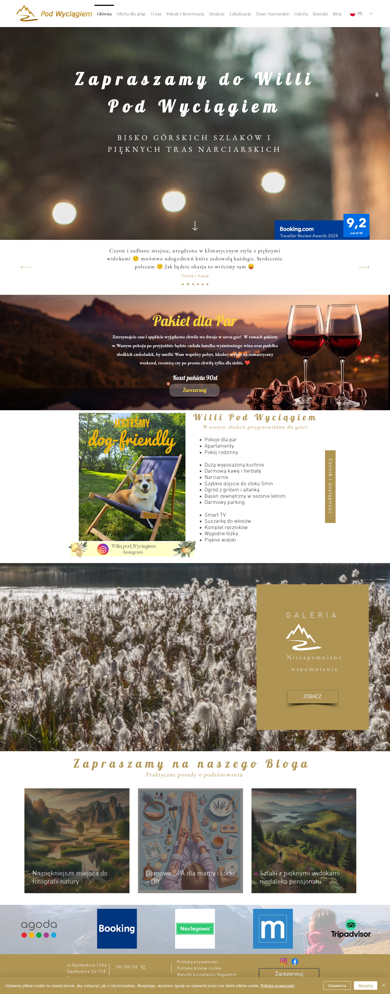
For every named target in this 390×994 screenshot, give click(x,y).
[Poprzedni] (26, 267)
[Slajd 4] (198, 284)
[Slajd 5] (202, 284)
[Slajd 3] (193, 284)
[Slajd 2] (188, 284)
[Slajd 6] (207, 284)
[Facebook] (295, 961)
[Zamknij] (383, 985)
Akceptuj (365, 985)
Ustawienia (337, 985)
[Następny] (364, 267)
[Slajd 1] (183, 284)
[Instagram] (283, 961)
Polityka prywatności (277, 985)
